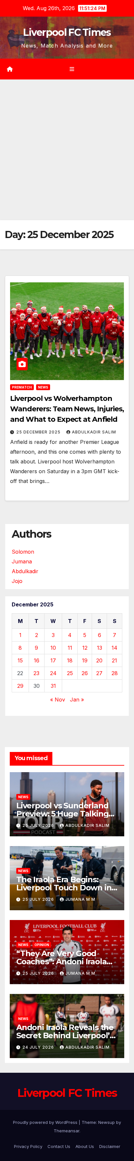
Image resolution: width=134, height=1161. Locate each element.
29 (20, 686)
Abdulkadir (25, 571)
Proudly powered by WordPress (46, 1122)
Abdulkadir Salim (94, 432)
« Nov (57, 699)
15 (20, 660)
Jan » (77, 699)
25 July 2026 (38, 825)
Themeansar (66, 1130)
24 (53, 673)
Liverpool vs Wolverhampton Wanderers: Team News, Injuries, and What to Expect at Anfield (67, 409)
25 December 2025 (39, 432)
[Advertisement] (67, 150)
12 (84, 647)
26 (85, 673)
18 (70, 660)
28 (115, 673)
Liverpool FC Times (67, 32)
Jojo (17, 581)
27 (99, 673)
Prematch (22, 387)
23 (36, 673)
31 (53, 686)
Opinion (41, 945)
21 (114, 660)
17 (53, 660)
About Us (84, 1146)
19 (84, 660)
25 (70, 673)
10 (53, 647)
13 (99, 647)
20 (99, 660)
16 (36, 660)
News (43, 387)
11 (70, 647)
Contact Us (58, 1146)
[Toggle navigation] (71, 69)
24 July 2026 (38, 1047)
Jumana (22, 561)
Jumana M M (80, 899)
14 (114, 647)
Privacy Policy (28, 1146)
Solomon (23, 551)
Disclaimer (109, 1146)
